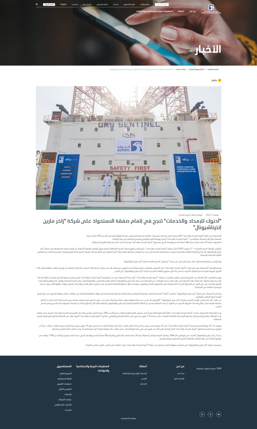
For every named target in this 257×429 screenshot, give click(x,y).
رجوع (214, 80)
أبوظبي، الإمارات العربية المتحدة (190, 215)
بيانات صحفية (181, 69)
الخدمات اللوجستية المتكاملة (134, 374)
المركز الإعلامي (102, 4)
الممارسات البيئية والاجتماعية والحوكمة (155, 11)
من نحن (192, 11)
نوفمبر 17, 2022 (212, 215)
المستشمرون (64, 366)
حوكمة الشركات (64, 400)
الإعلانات (67, 395)
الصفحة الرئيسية (213, 69)
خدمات (115, 4)
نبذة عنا (181, 374)
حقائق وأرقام (145, 4)
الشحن (144, 379)
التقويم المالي (65, 374)
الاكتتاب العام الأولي (62, 405)
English (63, 4)
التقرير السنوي (162, 4)
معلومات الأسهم (64, 384)
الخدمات (143, 384)
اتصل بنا (75, 4)
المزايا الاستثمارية (64, 379)
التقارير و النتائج (65, 389)
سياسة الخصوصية (128, 418)
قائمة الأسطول (129, 4)
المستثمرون (49, 4)
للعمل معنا (87, 4)
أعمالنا (181, 11)
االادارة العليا (179, 379)
